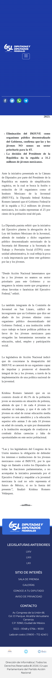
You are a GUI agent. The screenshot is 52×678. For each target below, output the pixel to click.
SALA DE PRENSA (28, 579)
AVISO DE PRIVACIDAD (28, 596)
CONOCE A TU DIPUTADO (28, 590)
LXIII (28, 557)
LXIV (28, 551)
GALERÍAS (29, 585)
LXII (28, 563)
